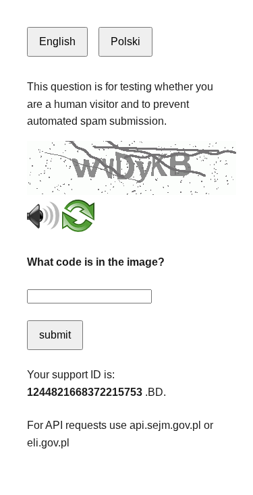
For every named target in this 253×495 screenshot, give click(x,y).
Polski (125, 41)
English (57, 41)
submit (55, 335)
